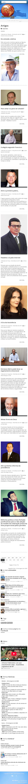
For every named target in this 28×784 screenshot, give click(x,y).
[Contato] (12, 775)
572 (3, 560)
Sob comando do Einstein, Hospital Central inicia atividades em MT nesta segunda (15, 578)
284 (9, 557)
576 (18, 560)
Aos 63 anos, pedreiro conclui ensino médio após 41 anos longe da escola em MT (13, 732)
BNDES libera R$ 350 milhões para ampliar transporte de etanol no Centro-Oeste (14, 586)
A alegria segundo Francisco (11, 147)
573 (6, 560)
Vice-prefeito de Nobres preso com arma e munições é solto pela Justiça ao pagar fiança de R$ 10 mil (14, 719)
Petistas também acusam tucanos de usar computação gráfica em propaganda (12, 746)
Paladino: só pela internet (10, 258)
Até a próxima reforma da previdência (10, 467)
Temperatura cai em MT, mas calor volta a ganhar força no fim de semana (14, 727)
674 (22, 560)
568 (13, 557)
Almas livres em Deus (9, 419)
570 (20, 557)
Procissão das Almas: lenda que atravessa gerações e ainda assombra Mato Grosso (14, 685)
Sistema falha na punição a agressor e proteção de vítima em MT (15, 609)
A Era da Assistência (8, 322)
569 (16, 557)
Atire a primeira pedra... (10, 191)
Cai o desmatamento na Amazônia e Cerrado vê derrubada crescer (15, 602)
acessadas (9, 570)
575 (14, 560)
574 (10, 560)
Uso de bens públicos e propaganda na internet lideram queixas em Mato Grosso (13, 708)
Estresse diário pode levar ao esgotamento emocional (12, 370)
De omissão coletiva (8, 39)
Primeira (4, 557)
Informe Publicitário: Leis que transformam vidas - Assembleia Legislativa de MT (13, 664)
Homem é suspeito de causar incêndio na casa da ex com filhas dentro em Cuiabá (14, 690)
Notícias (8, 677)
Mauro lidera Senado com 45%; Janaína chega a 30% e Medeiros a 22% (13, 694)
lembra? (8, 739)
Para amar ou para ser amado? (12, 109)
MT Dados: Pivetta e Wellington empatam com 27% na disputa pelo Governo (14, 699)
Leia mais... (22, 54)
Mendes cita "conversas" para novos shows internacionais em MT (15, 594)
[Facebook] (11, 775)
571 (24, 557)
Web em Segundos (22, 782)
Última (3, 562)
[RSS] (16, 775)
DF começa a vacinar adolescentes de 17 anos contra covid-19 (16, 754)
